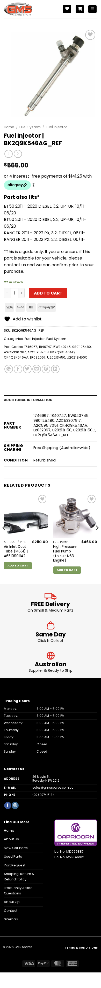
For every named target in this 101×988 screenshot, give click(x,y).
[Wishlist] (67, 9)
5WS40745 (62, 347)
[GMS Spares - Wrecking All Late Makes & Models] (27, 9)
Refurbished (44, 460)
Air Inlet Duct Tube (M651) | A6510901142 (16, 551)
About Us (11, 839)
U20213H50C (77, 357)
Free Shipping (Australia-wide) (61, 447)
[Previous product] (18, 154)
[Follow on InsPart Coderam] (15, 805)
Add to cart (48, 293)
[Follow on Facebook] (7, 805)
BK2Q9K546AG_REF (51, 435)
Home (9, 127)
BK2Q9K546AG (62, 352)
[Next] (97, 538)
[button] (80, 9)
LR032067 (38, 357)
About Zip (12, 902)
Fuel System (30, 127)
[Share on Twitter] (27, 369)
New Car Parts (16, 848)
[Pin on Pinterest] (46, 369)
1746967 (30, 347)
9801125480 (81, 347)
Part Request (14, 865)
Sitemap (11, 919)
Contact (10, 910)
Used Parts (13, 856)
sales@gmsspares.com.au (53, 788)
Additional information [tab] (28, 400)
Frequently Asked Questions (18, 890)
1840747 (45, 347)
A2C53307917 (15, 352)
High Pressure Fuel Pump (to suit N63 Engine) (65, 553)
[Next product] (8, 154)
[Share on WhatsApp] (8, 369)
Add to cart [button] (18, 565)
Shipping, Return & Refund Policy (19, 876)
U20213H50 (56, 357)
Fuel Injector (56, 127)
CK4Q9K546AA (16, 357)
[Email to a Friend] (36, 369)
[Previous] (4, 538)
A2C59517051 (38, 352)
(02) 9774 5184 (43, 795)
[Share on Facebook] (18, 369)
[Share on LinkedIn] (55, 369)
